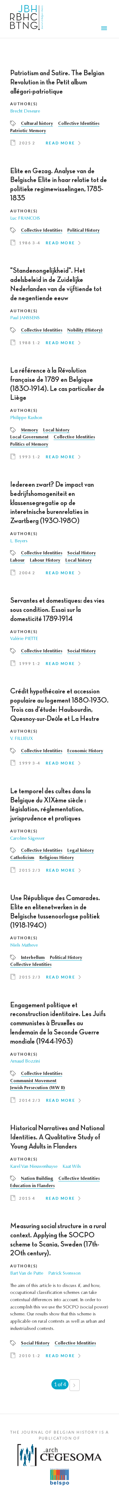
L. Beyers (19, 541)
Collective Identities (78, 124)
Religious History (56, 858)
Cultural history (37, 124)
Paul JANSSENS (25, 318)
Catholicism (22, 858)
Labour (17, 560)
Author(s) (24, 104)
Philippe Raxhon (26, 418)
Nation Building (37, 1179)
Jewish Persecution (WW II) (37, 1088)
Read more (60, 143)
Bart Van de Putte (26, 1273)
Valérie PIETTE (24, 639)
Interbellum (33, 958)
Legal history (80, 851)
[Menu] (105, 29)
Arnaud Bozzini (25, 1061)
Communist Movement (33, 1081)
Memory (29, 430)
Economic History (85, 751)
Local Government (29, 437)
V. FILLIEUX (21, 739)
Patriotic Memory (28, 131)
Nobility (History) (84, 330)
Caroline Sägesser (27, 839)
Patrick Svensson (64, 1273)
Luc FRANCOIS (25, 218)
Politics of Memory (29, 444)
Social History (81, 553)
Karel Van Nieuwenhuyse (33, 1167)
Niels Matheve (24, 945)
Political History (83, 231)
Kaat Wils (72, 1167)
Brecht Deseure (25, 111)
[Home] (26, 19)
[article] (59, 110)
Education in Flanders (32, 1186)
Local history (56, 430)
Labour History (45, 560)
